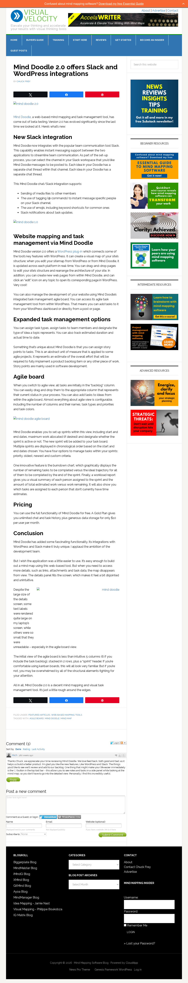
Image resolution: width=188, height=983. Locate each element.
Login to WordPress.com (69, 817)
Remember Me (137, 925)
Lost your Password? (140, 943)
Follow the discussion (123, 742)
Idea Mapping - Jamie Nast (31, 903)
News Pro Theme (79, 969)
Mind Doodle (22, 117)
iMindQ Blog (21, 874)
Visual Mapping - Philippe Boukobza (37, 909)
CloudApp (132, 962)
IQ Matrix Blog (23, 915)
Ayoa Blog (20, 891)
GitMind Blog (22, 885)
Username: (131, 897)
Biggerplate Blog (24, 862)
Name (9, 821)
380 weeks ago (26, 755)
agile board (37, 718)
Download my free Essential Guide (121, 3)
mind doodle (52, 718)
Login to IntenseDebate (48, 817)
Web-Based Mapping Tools (66, 715)
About (146, 10)
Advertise (158, 10)
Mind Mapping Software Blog (34, 16)
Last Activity (38, 749)
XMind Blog (21, 880)
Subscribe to (13, 834)
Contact (172, 10)
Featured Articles (39, 715)
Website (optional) (95, 821)
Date (18, 749)
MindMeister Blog (25, 868)
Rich (14, 755)
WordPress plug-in (69, 251)
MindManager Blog (26, 897)
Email (49, 821)
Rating (26, 749)
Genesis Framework (106, 969)
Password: (131, 911)
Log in (138, 969)
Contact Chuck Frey (137, 867)
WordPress (125, 969)
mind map (66, 718)
